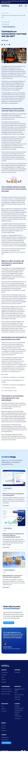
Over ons (3, 725)
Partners (3, 728)
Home (2, 13)
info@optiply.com (5, 737)
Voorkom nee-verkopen (6, 691)
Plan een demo (6, 742)
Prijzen (2, 677)
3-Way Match (17, 672)
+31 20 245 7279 (5, 739)
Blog (7, 13)
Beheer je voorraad (5, 693)
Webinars (3, 708)
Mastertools (17, 712)
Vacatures (3, 730)
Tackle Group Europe (19, 708)
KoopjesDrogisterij (19, 710)
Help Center (4, 711)
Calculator (3, 679)
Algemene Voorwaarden (6, 756)
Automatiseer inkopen (6, 689)
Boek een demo (9, 622)
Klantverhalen (18, 718)
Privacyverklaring (5, 753)
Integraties (3, 674)
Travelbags (17, 706)
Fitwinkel (16, 714)
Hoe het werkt (4, 672)
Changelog (3, 682)
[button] (21, 5)
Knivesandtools (18, 716)
